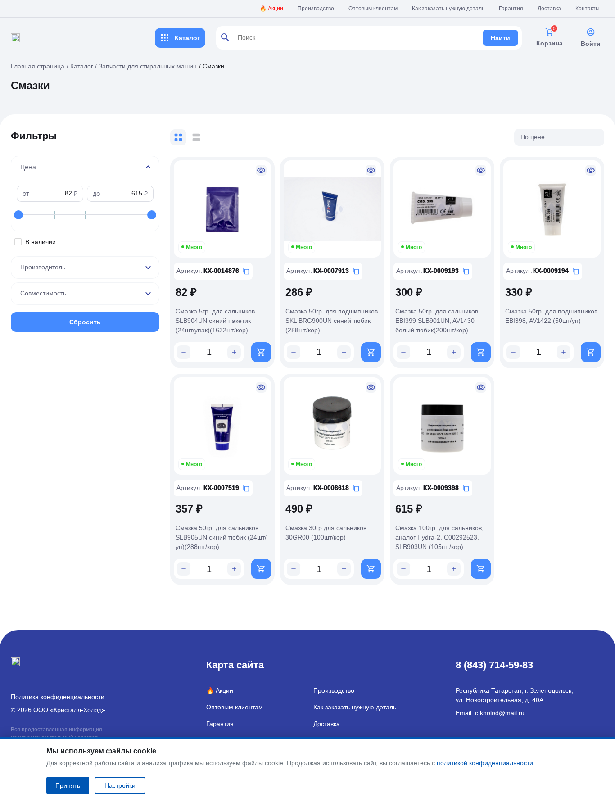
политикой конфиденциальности (485, 763)
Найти (500, 37)
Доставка (549, 8)
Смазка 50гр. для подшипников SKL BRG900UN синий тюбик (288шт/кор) (331, 321)
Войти (591, 43)
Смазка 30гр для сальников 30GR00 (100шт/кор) (325, 532)
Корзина (549, 43)
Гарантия (511, 8)
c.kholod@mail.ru (500, 713)
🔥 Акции (271, 8)
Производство (316, 8)
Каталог (187, 37)
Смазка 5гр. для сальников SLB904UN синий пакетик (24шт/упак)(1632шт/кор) (215, 321)
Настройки (120, 785)
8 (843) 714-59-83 (494, 665)
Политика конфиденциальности (57, 696)
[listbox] (559, 137)
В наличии (40, 241)
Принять (67, 785)
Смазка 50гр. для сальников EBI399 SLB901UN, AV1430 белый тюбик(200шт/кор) (436, 321)
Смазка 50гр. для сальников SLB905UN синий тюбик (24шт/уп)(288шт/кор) (221, 537)
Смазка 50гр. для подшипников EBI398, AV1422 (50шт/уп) (551, 316)
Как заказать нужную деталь (448, 8)
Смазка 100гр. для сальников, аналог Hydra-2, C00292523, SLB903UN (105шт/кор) (439, 537)
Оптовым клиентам (373, 8)
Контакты (587, 8)
